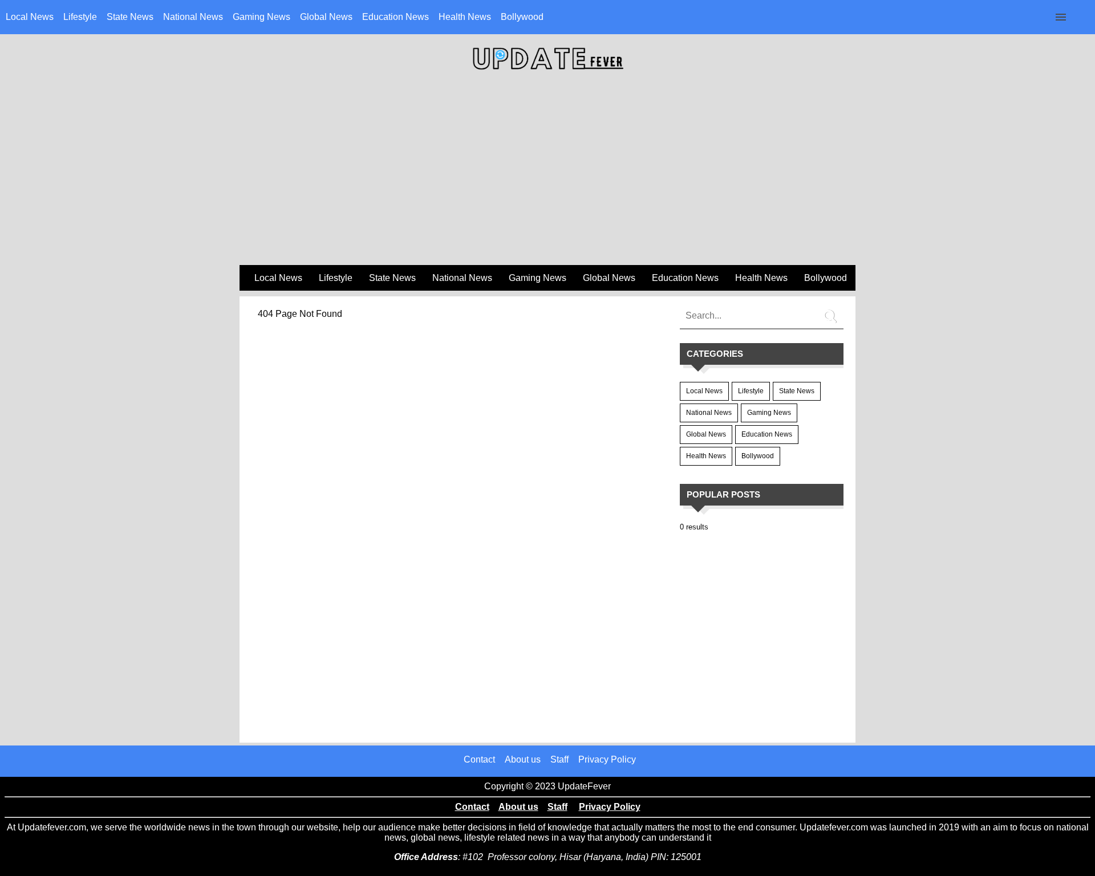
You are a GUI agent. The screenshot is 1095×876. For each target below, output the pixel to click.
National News (193, 17)
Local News (30, 17)
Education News (395, 17)
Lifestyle (80, 17)
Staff (559, 759)
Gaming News (261, 17)
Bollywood (522, 17)
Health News (465, 17)
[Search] (832, 311)
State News (130, 17)
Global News (326, 17)
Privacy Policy (607, 759)
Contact (479, 759)
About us (523, 759)
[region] (547, 171)
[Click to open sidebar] (1060, 17)
